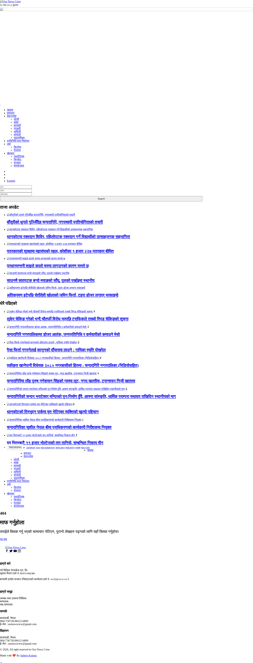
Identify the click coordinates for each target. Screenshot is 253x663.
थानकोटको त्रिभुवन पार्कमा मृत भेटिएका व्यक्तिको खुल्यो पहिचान (53, 412)
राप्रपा (38, 448)
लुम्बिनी (17, 131)
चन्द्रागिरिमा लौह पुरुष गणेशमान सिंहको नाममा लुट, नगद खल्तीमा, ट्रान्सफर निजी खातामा (71, 381)
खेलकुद (10, 153)
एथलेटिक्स (19, 156)
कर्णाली (17, 134)
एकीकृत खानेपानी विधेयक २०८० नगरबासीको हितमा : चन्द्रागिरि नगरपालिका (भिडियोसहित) (73, 365)
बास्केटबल (19, 165)
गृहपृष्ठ (10, 109)
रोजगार (17, 150)
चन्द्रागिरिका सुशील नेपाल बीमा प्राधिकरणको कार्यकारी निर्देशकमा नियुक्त (59, 427)
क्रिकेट (17, 159)
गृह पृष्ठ (3, 539)
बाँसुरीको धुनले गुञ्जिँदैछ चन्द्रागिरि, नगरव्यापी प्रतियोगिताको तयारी (55, 222)
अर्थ (9, 143)
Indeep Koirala (28, 655)
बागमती (17, 125)
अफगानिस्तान (30, 448)
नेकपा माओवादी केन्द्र (48, 448)
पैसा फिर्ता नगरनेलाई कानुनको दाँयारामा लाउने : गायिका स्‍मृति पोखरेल (56, 350)
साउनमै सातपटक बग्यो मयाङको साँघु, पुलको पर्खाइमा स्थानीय (50, 280)
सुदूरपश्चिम (19, 137)
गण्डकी (17, 128)
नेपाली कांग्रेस (70, 448)
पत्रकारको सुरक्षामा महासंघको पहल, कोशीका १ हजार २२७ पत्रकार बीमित (60, 251)
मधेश (16, 122)
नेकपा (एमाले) (85, 448)
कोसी (16, 119)
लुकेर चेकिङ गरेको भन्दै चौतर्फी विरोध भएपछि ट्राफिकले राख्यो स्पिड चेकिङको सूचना (67, 319)
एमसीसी (77, 448)
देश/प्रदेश (11, 116)
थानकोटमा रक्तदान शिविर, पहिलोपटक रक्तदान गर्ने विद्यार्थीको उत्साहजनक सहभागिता (68, 236)
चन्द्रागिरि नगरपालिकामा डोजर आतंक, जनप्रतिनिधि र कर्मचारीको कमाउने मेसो (63, 334)
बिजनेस (17, 147)
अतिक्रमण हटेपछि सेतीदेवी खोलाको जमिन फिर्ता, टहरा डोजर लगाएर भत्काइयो (62, 295)
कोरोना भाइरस (60, 448)
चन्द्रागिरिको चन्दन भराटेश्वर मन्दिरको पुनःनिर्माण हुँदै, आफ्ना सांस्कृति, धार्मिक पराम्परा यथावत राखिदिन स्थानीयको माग (91, 396)
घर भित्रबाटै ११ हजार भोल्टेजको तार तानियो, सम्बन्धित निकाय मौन (55, 443)
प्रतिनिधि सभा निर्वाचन (18, 140)
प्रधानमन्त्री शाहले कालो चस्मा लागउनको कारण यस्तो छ (48, 266)
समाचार (10, 112)
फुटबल (17, 162)
